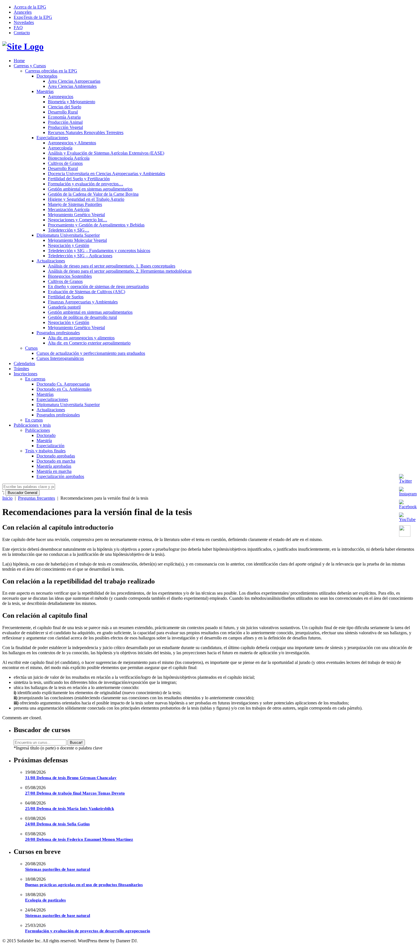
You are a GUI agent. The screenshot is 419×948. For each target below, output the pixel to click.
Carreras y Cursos (30, 65)
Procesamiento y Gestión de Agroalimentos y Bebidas (96, 224)
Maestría (44, 440)
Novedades (24, 22)
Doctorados (46, 76)
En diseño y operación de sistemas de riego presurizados (98, 286)
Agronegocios (60, 96)
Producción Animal (65, 122)
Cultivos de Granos (65, 163)
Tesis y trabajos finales (45, 450)
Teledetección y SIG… (68, 230)
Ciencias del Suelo (64, 106)
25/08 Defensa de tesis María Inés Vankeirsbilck (69, 808)
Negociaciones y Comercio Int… (77, 219)
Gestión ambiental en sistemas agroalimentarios (90, 189)
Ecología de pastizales (45, 900)
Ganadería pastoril (64, 307)
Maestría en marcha (54, 471)
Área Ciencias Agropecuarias (74, 81)
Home (19, 60)
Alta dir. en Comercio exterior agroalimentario (89, 343)
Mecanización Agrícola (69, 209)
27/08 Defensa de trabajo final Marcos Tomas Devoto (75, 793)
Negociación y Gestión (68, 245)
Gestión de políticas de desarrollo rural (82, 317)
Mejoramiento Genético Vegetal (76, 214)
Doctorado (46, 435)
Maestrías (45, 91)
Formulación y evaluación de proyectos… (85, 183)
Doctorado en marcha (55, 461)
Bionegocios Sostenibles (70, 276)
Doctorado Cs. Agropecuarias (63, 384)
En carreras (35, 378)
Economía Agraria (64, 117)
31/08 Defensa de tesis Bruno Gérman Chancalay (71, 777)
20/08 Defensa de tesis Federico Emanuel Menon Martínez (79, 839)
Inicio (7, 498)
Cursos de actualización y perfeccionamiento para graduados (90, 353)
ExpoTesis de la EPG (33, 17)
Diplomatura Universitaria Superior (68, 235)
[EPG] (23, 46)
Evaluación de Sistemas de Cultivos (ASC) (86, 291)
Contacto (22, 32)
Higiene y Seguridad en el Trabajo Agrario (86, 199)
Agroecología (60, 147)
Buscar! (76, 742)
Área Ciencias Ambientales (72, 86)
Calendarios (24, 363)
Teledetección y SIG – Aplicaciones (80, 255)
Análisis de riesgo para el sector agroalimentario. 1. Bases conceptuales (111, 266)
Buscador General (22, 493)
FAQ (18, 27)
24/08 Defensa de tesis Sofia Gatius (57, 824)
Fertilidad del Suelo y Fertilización (79, 178)
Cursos (31, 348)
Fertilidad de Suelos (66, 296)
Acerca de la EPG (30, 7)
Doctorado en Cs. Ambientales (63, 389)
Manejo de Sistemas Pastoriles (75, 204)
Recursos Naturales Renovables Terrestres (85, 132)
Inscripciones (25, 373)
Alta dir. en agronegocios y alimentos (81, 337)
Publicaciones (37, 430)
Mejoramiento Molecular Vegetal (77, 240)
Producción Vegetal (65, 127)
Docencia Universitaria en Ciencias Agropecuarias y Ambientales (106, 173)
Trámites (21, 368)
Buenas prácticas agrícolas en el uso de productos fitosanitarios (84, 884)
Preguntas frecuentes (36, 498)
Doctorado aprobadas (55, 455)
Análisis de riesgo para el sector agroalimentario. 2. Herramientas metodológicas (120, 271)
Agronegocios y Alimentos (72, 142)
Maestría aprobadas (53, 466)
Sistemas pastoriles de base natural (57, 869)
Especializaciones (52, 137)
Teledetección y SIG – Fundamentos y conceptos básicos (99, 250)
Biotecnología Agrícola (69, 158)
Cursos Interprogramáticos (60, 358)
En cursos (34, 420)
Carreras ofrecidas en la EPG (51, 70)
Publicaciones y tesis (32, 425)
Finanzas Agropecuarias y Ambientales (83, 301)
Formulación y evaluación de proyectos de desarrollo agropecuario (87, 931)
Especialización (50, 445)
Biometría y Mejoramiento (71, 101)
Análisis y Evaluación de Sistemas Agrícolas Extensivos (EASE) (106, 153)
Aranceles (23, 12)
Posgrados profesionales (58, 332)
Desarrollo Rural (63, 112)
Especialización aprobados (60, 476)
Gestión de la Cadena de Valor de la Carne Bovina (93, 194)
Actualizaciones (50, 260)
